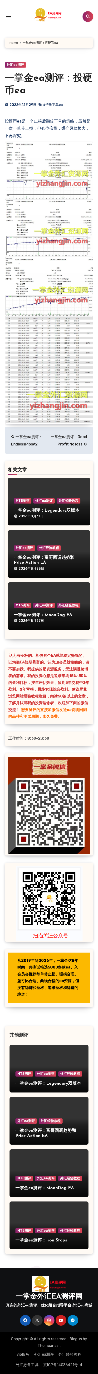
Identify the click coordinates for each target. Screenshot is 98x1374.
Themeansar (49, 1345)
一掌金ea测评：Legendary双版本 (46, 511)
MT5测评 (22, 501)
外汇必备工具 (27, 1365)
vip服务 (23, 1354)
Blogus (75, 1339)
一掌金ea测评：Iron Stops (41, 1240)
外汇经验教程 (68, 501)
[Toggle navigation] (8, 16)
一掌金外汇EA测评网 (49, 1296)
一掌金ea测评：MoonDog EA (43, 615)
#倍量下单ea (53, 105)
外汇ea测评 (15, 65)
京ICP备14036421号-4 (62, 1365)
